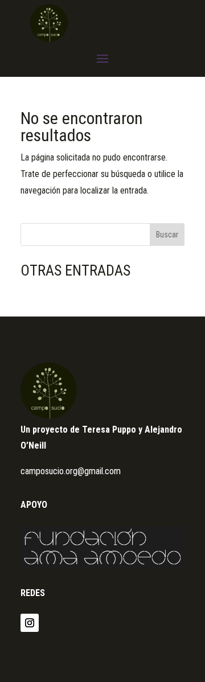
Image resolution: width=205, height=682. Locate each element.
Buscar (167, 234)
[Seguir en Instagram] (29, 623)
